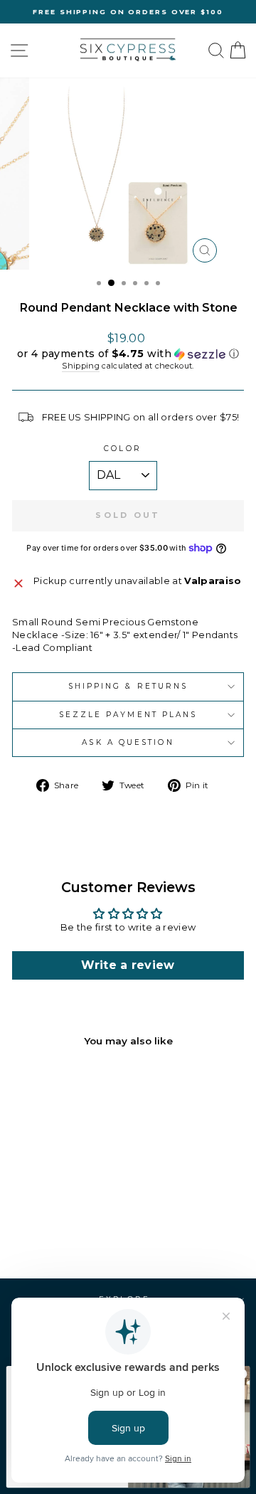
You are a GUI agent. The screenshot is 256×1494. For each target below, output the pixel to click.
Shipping (81, 366)
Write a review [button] (128, 965)
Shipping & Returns (128, 686)
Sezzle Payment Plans (128, 714)
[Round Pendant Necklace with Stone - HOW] (48, 1229)
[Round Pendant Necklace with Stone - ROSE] (80, 1229)
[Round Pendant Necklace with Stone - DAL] (31, 1229)
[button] (128, 354)
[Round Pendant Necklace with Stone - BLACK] (64, 1229)
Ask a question (128, 742)
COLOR (122, 448)
